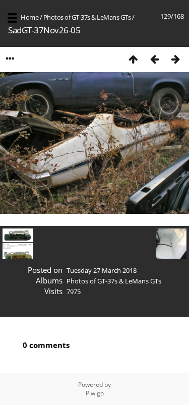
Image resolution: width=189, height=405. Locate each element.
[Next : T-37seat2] (175, 59)
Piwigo (95, 393)
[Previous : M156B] (154, 59)
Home (29, 17)
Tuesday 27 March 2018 (102, 270)
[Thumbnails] (133, 59)
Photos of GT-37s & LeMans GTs (87, 17)
